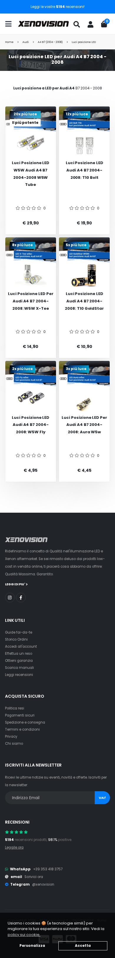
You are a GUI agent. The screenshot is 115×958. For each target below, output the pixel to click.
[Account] (90, 24)
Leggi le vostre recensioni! (58, 6)
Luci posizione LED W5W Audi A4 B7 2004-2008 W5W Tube (30, 173)
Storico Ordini (16, 639)
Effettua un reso (18, 653)
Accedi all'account (21, 646)
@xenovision (43, 884)
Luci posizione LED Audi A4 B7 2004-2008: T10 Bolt (84, 170)
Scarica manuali (19, 667)
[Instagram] (10, 597)
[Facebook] (21, 597)
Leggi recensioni (19, 674)
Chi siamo (14, 743)
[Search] (76, 24)
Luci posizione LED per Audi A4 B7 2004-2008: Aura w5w (84, 425)
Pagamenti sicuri (19, 715)
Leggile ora (14, 847)
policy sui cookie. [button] (24, 934)
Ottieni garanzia (19, 660)
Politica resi (14, 708)
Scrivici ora (33, 876)
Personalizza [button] (32, 945)
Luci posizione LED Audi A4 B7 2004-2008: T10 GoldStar (84, 301)
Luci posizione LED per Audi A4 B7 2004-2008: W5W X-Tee (30, 301)
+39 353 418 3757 (48, 869)
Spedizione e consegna (25, 722)
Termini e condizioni (22, 729)
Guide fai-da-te (18, 632)
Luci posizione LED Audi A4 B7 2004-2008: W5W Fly (30, 425)
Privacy (11, 736)
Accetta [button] (83, 945)
